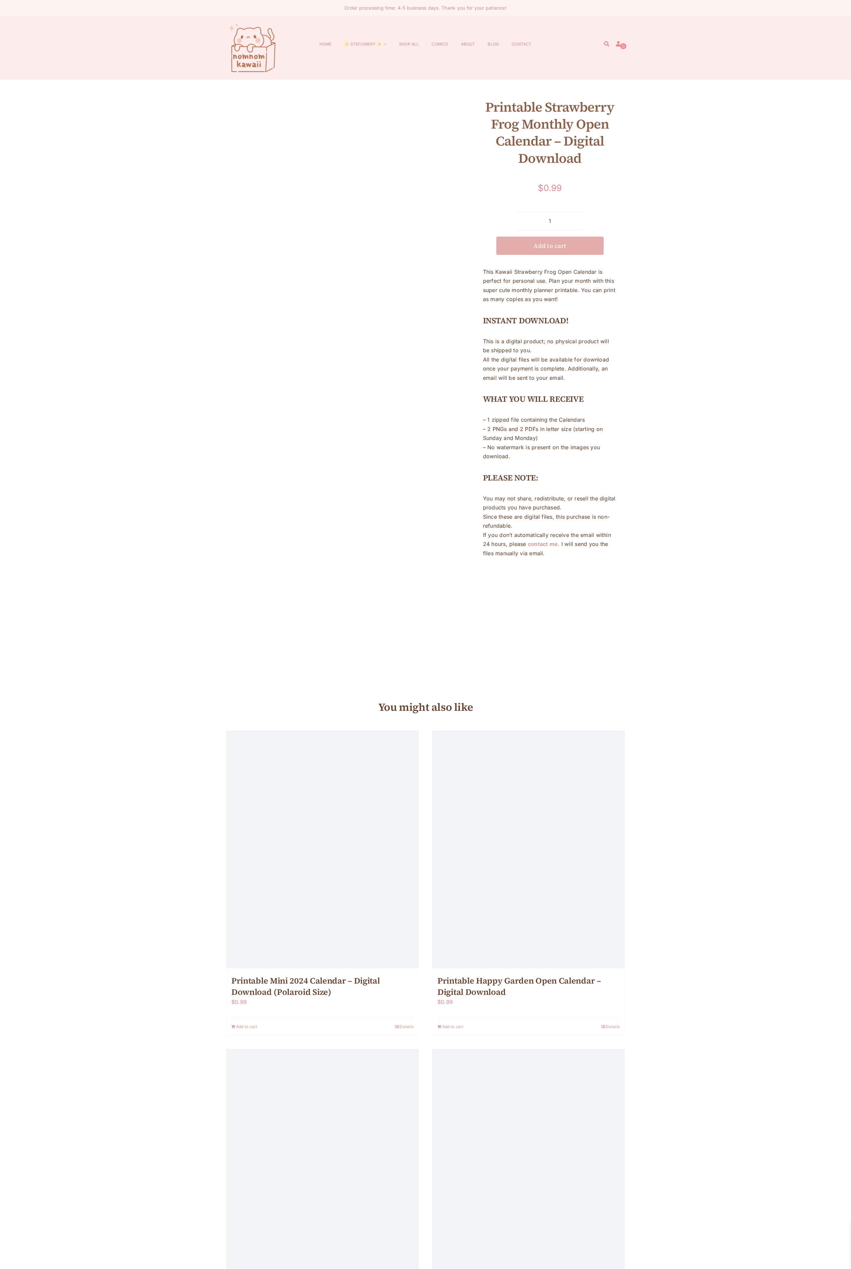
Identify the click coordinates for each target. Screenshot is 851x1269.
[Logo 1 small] (252, 24)
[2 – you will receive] (350, 367)
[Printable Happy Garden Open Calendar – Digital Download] (528, 849)
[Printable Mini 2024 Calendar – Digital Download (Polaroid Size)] (322, 849)
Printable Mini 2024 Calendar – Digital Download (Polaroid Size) (305, 986)
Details (407, 1026)
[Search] (606, 44)
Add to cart (550, 246)
